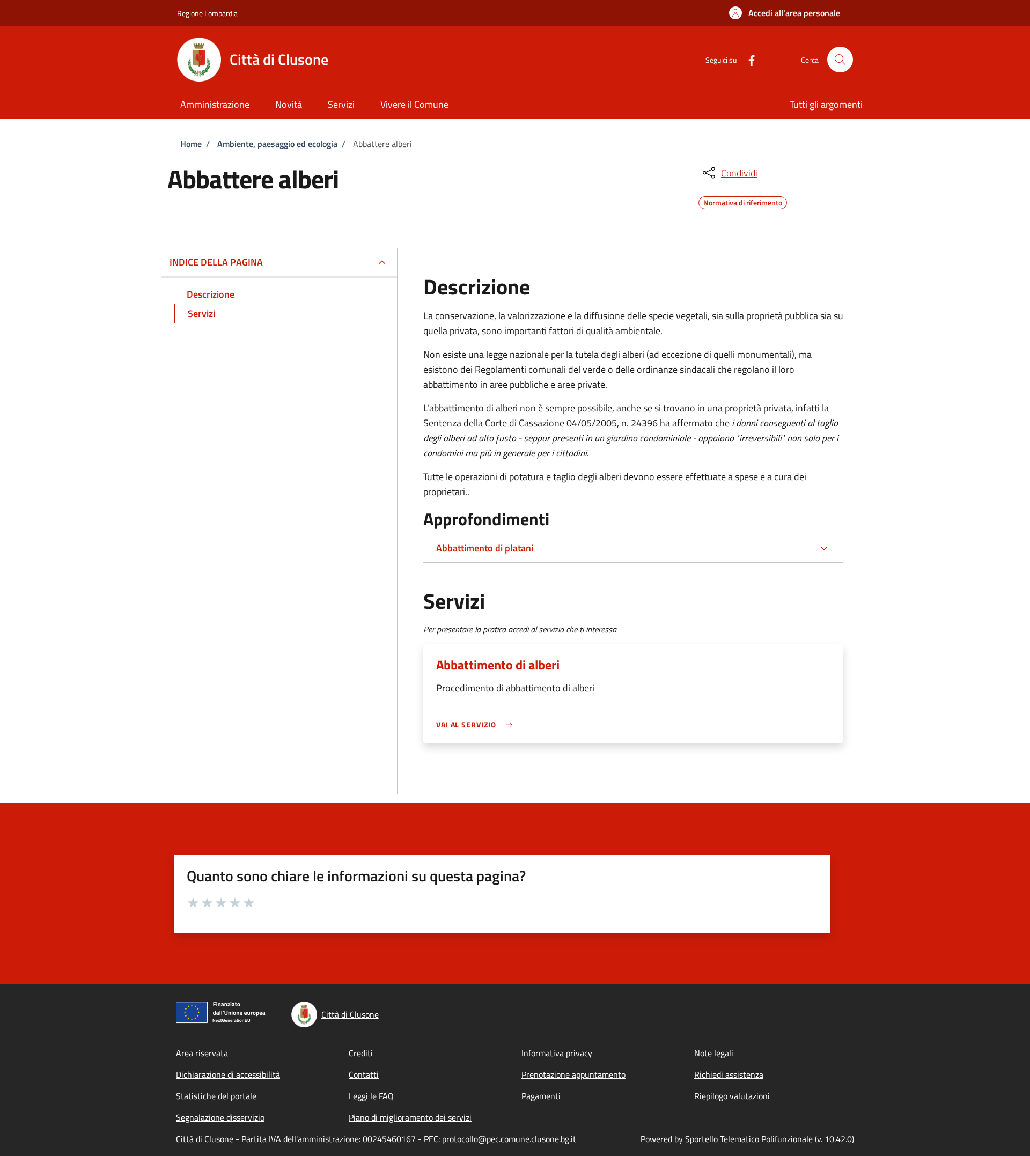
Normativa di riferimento (742, 201)
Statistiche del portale (216, 1095)
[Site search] (840, 59)
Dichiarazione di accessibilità (228, 1074)
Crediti (361, 1053)
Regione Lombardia (207, 13)
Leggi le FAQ (371, 1095)
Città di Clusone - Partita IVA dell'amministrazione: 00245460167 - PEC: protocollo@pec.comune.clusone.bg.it (376, 1138)
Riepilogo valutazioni (732, 1095)
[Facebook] (747, 59)
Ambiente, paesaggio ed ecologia (277, 143)
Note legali (713, 1053)
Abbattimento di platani (484, 548)
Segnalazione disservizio (220, 1117)
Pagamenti (541, 1095)
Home (191, 143)
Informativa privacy (556, 1053)
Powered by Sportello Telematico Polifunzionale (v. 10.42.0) (747, 1138)
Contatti (364, 1074)
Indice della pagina (216, 262)
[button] (784, 13)
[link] (477, 724)
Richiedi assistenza (728, 1074)
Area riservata (202, 1053)
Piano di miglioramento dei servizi (410, 1117)
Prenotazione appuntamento (573, 1074)
